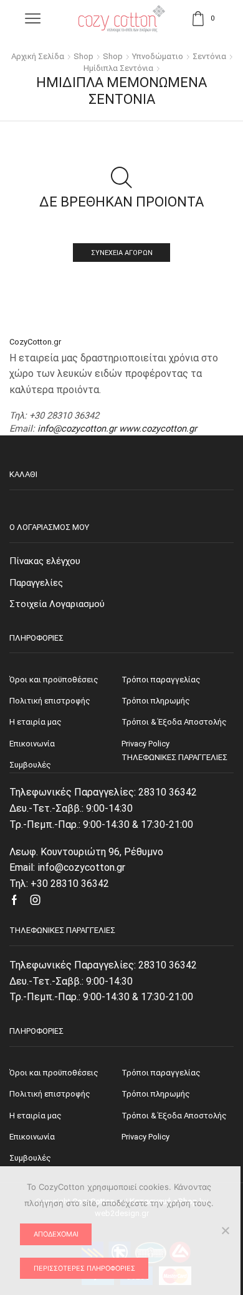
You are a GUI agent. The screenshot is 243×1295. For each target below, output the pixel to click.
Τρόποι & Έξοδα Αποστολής (174, 1115)
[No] (225, 1230)
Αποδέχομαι (56, 1234)
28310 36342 (167, 792)
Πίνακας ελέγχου (44, 561)
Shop (83, 56)
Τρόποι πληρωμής (156, 1093)
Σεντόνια (209, 56)
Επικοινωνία (32, 1136)
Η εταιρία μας (35, 1115)
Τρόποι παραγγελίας (161, 1072)
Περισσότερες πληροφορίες (84, 1268)
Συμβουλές (30, 1158)
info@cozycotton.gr (77, 428)
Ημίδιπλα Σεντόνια (118, 68)
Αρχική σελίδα (37, 56)
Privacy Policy (145, 1136)
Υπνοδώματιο (157, 56)
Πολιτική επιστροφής (49, 1093)
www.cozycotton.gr (158, 428)
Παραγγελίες (36, 582)
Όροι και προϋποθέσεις (53, 1072)
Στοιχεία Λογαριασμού (57, 604)
